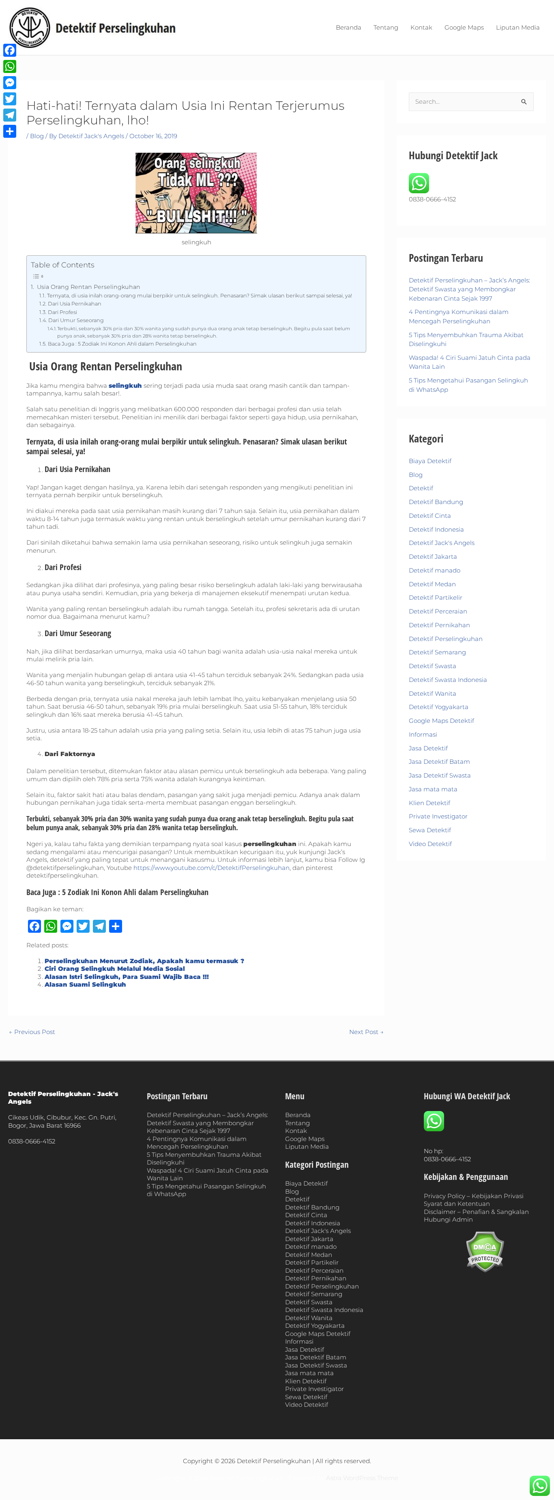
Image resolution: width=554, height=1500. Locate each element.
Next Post (366, 1032)
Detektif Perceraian (438, 611)
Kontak (421, 27)
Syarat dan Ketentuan (457, 1203)
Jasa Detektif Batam (439, 761)
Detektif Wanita (432, 693)
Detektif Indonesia (436, 529)
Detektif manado (434, 570)
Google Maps (464, 27)
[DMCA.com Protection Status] (485, 1252)
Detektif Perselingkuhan (446, 639)
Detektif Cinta (430, 515)
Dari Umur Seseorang (76, 320)
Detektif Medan (432, 584)
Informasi (423, 734)
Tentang (386, 27)
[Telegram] (10, 115)
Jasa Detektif (428, 748)
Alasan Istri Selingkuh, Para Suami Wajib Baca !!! (127, 977)
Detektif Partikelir (435, 597)
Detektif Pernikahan (439, 625)
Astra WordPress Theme (362, 1478)
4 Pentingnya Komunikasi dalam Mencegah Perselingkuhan (197, 1143)
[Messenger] (10, 83)
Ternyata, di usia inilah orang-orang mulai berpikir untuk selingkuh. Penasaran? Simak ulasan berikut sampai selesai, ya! (199, 296)
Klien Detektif (429, 803)
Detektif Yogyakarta (438, 707)
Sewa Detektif (430, 830)
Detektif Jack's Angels (442, 543)
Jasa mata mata (433, 789)
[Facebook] (10, 50)
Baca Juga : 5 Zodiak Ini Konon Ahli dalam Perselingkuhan (122, 344)
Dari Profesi (62, 312)
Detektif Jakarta (433, 556)
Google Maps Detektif (441, 720)
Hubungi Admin (448, 1219)
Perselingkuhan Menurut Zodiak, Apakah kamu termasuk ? (144, 961)
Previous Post (32, 1032)
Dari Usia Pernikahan (74, 304)
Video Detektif (430, 844)
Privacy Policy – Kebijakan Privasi (474, 1196)
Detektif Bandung (436, 502)
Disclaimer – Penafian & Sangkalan (476, 1212)
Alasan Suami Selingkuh (85, 984)
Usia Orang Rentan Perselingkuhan (87, 287)
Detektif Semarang (437, 652)
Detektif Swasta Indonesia (448, 680)
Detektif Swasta (432, 666)
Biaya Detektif (430, 461)
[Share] (10, 131)
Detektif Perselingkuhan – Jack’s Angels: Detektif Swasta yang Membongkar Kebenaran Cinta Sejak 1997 (469, 289)
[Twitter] (10, 99)
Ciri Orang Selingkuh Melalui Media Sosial (115, 968)
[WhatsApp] (10, 66)
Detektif (421, 488)
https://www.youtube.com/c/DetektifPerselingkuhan (211, 868)
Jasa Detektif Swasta (440, 775)
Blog (37, 136)
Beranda (348, 27)
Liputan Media (518, 27)
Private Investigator (438, 816)
